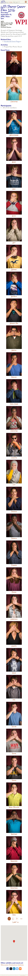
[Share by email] (20, 968)
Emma (14, 592)
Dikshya (14, 565)
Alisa (14, 215)
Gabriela (14, 619)
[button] (14, 941)
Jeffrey (14, 834)
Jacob (14, 726)
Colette (14, 457)
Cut (14, 484)
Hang (14, 672)
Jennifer (14, 861)
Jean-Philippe (14, 807)
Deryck (14, 538)
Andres (14, 269)
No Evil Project (10, 2)
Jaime (14, 753)
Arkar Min (14, 323)
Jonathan (14, 887)
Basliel (14, 377)
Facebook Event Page (12, 41)
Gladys (14, 645)
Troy (14, 76)
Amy (14, 242)
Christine (14, 101)
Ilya (14, 699)
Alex (14, 188)
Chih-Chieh (14, 404)
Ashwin (14, 350)
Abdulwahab (14, 135)
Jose (14, 914)
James (14, 780)
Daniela (14, 511)
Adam (14, 162)
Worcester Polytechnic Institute (12, 965)
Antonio (14, 296)
